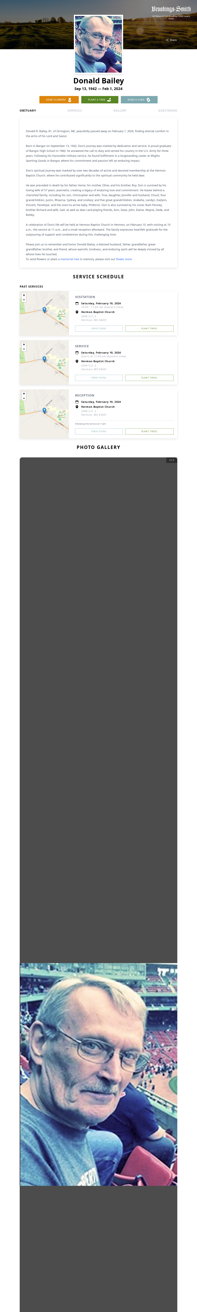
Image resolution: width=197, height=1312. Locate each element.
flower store (124, 259)
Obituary (28, 110)
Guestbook (167, 110)
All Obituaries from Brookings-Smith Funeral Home (171, 17)
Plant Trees (149, 328)
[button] (44, 310)
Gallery (120, 110)
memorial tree (69, 259)
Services (75, 110)
